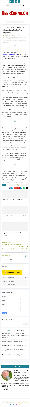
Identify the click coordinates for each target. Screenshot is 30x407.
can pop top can (14, 40)
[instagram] (16, 1)
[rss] (19, 1)
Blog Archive (21, 330)
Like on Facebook (8, 281)
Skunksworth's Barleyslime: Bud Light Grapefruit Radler (15, 232)
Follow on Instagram (9, 284)
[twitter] (11, 1)
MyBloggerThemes (22, 402)
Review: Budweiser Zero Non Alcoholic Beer (14, 341)
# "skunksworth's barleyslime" (14, 185)
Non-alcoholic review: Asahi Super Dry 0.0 (13, 355)
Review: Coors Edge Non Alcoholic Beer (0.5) (14, 345)
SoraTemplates (12, 402)
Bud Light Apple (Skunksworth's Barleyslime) (14, 215)
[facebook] (13, 1)
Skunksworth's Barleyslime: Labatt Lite (12, 199)
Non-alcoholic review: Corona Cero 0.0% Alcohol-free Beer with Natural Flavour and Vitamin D (14, 335)
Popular (8, 330)
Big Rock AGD (14, 39)
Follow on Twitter (9, 277)
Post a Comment (8, 259)
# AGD (25, 185)
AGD (19, 37)
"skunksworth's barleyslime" (10, 37)
